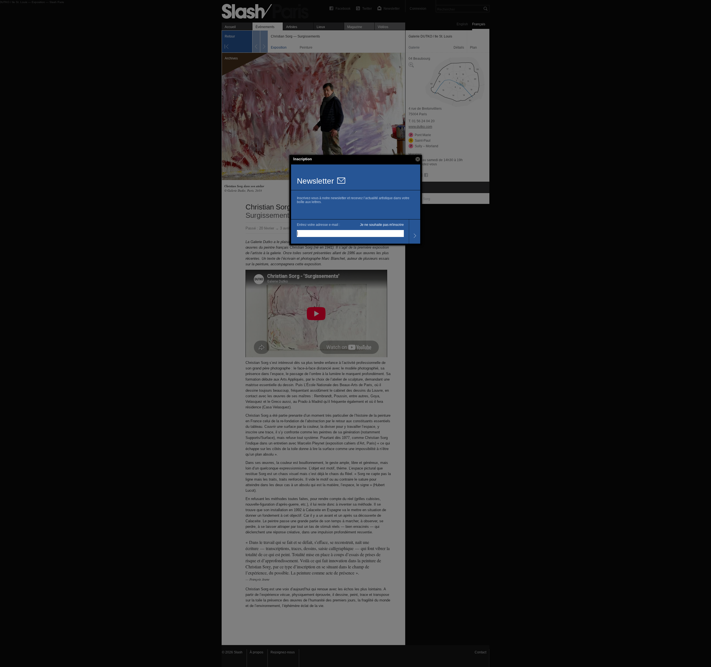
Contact (480, 652)
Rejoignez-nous (283, 652)
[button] (417, 159)
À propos (256, 652)
